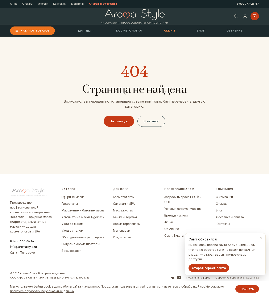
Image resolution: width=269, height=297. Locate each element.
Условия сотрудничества (183, 208)
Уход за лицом (72, 224)
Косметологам (129, 30)
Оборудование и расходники (83, 237)
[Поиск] (236, 16)
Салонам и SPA (124, 203)
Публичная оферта (198, 277)
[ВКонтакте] (172, 278)
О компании (224, 197)
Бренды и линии (176, 215)
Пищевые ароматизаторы (81, 244)
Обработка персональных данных (237, 277)
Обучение (234, 30)
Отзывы (27, 3)
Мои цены (77, 3)
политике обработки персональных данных (42, 291)
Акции (169, 30)
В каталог (151, 121)
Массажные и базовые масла (83, 210)
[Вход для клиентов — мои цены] (245, 16)
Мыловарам (121, 230)
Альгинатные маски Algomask (83, 217)
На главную (119, 121)
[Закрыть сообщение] (261, 238)
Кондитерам (122, 237)
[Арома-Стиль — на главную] (134, 16)
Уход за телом (72, 230)
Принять (247, 289)
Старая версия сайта (103, 3)
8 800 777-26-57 (248, 3)
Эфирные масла (73, 197)
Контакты (59, 3)
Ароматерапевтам (126, 224)
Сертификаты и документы (184, 235)
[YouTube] (179, 278)
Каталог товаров (35, 30)
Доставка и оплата (230, 217)
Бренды (84, 31)
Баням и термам (125, 217)
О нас (13, 3)
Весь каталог (71, 250)
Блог (201, 30)
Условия (43, 3)
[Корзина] (255, 16)
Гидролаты (70, 203)
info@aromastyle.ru (23, 246)
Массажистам (123, 210)
